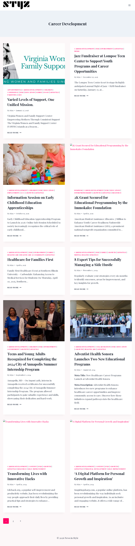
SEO (20, 95)
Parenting (12, 95)
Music (77, 51)
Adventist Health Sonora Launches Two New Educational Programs (99, 359)
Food (46, 92)
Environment (107, 49)
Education (30, 92)
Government (13, 349)
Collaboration (103, 347)
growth (30, 193)
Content (33, 466)
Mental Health (81, 255)
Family (39, 92)
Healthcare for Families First (30, 259)
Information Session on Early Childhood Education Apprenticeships (30, 202)
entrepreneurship (82, 193)
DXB (21, 92)
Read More (14, 132)
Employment (13, 193)
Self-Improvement (37, 469)
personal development (96, 469)
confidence (12, 92)
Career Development (32, 90)
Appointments (14, 90)
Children (48, 90)
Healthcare (13, 255)
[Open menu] (129, 5)
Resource (116, 193)
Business (78, 190)
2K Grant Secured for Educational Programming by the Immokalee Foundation (101, 202)
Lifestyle (54, 92)
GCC (23, 193)
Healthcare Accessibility (32, 255)
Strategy (94, 255)
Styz (11, 110)
